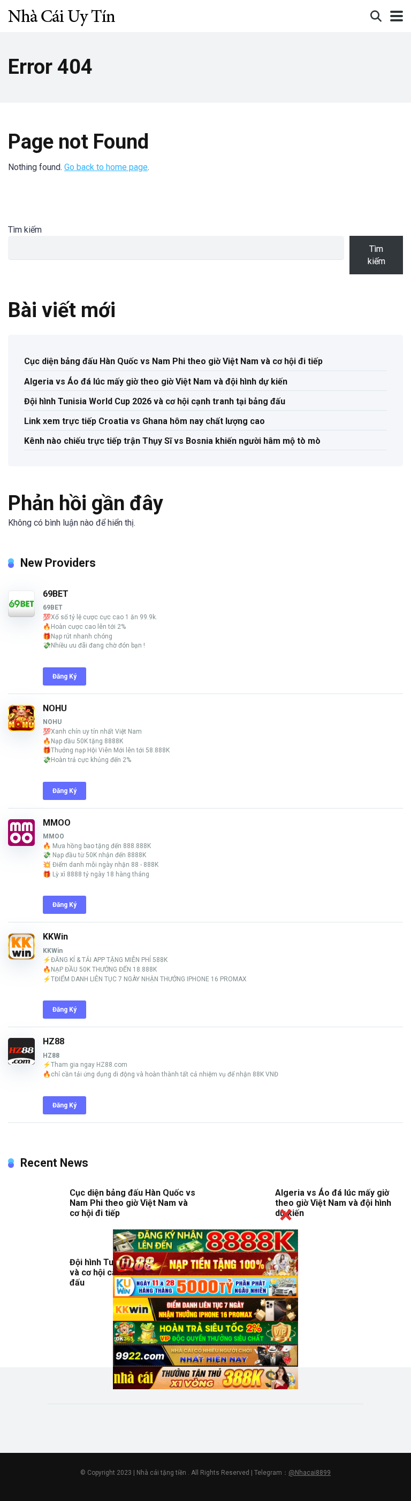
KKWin (55, 937)
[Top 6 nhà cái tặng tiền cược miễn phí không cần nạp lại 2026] (61, 15)
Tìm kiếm (25, 230)
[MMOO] (21, 843)
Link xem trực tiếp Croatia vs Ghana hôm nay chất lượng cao (144, 421)
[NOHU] (21, 728)
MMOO (57, 823)
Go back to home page (106, 167)
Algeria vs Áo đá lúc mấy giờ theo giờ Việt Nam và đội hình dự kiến (155, 381)
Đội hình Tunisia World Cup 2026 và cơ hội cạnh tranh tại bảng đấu (154, 401)
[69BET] (21, 614)
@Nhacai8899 (309, 1472)
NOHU (55, 708)
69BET (55, 594)
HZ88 (53, 1041)
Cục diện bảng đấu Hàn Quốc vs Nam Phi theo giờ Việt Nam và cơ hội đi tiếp (173, 361)
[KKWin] (21, 957)
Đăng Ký (64, 676)
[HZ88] (21, 1062)
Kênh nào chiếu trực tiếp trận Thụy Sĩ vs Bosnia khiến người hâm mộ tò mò (172, 441)
